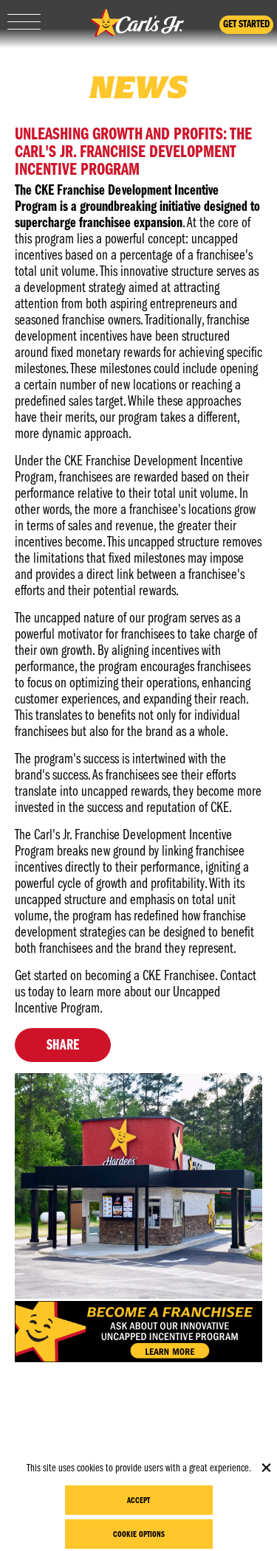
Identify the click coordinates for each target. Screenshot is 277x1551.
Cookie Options (139, 1534)
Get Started (246, 24)
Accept (138, 1500)
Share (63, 1045)
